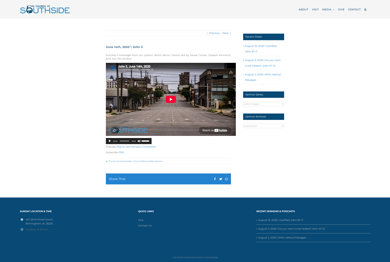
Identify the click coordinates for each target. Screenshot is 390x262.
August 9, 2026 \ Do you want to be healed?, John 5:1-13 (291, 228)
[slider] (146, 140)
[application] (129, 141)
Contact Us (145, 225)
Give (141, 220)
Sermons (158, 161)
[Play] (109, 141)
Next (226, 33)
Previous (214, 33)
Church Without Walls (143, 161)
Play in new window (129, 146)
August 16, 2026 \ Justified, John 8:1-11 (280, 220)
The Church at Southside (120, 161)
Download (149, 146)
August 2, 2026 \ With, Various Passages (282, 237)
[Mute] (139, 141)
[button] (365, 9)
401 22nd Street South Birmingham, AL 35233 (39, 221)
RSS (121, 152)
